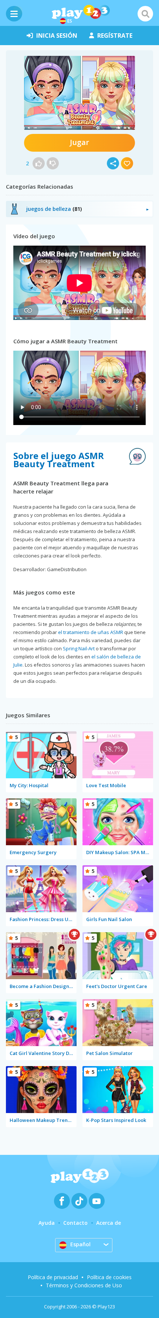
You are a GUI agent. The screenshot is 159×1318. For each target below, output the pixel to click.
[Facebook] (62, 1201)
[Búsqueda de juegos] (145, 13)
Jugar (79, 142)
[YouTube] (97, 1201)
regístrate (114, 35)
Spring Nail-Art (79, 648)
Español (80, 1244)
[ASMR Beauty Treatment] (79, 93)
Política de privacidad (53, 1277)
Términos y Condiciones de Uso (84, 1285)
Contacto (75, 1222)
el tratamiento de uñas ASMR (90, 632)
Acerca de (108, 1222)
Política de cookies (109, 1277)
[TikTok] (79, 1201)
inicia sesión (56, 35)
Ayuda (46, 1222)
